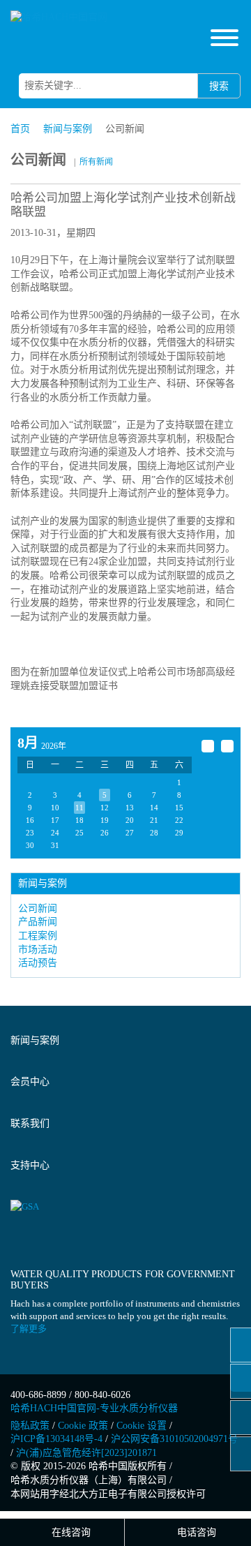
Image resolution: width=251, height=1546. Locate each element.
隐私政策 (30, 1425)
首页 (20, 129)
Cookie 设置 (141, 1425)
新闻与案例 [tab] (34, 1040)
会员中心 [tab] (30, 1081)
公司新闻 (37, 908)
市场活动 (37, 949)
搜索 (219, 86)
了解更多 (28, 1328)
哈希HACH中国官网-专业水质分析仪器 (94, 1408)
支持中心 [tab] (30, 1165)
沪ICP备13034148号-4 (56, 1439)
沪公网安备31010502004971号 (174, 1439)
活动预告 (37, 963)
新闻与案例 (67, 129)
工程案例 (37, 935)
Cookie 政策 (83, 1425)
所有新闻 (96, 162)
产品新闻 (37, 921)
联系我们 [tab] (30, 1123)
